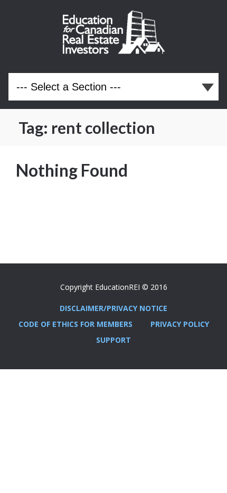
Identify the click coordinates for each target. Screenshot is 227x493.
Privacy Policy (179, 324)
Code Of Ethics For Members (75, 324)
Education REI (113, 32)
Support (113, 340)
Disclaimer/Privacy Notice (113, 308)
